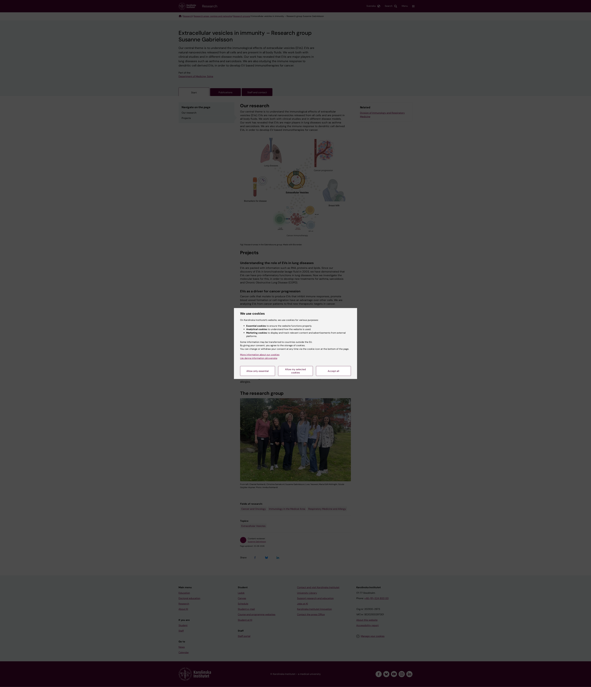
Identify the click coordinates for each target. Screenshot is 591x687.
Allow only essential (257, 371)
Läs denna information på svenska (258, 358)
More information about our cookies (259, 354)
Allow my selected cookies (295, 371)
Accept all (333, 371)
